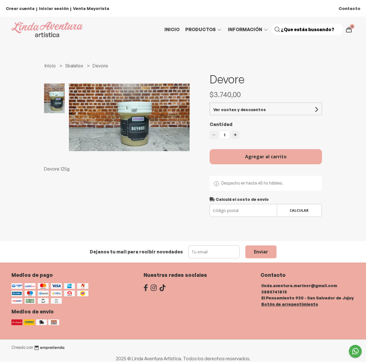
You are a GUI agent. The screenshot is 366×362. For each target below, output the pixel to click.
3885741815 (274, 291)
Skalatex (74, 66)
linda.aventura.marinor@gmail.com (299, 285)
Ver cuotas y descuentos (239, 109)
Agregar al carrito (266, 156)
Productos (200, 29)
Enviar (261, 252)
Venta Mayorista (91, 8)
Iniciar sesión (54, 8)
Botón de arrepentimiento (289, 304)
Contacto (349, 8)
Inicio (172, 29)
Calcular (299, 210)
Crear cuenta (20, 8)
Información (245, 29)
